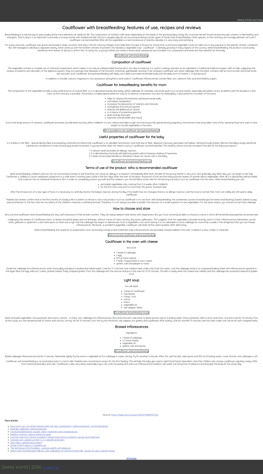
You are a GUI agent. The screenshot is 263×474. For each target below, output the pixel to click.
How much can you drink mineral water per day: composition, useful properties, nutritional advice (59, 426)
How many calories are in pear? (26, 442)
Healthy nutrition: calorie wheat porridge (30, 434)
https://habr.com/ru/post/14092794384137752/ (134, 414)
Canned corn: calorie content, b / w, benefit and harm (37, 439)
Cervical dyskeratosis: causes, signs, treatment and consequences (44, 431)
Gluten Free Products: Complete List (28, 445)
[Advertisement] (131, 389)
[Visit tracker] (260, 467)
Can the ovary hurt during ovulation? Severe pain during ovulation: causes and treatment (55, 437)
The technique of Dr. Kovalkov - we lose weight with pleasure (40, 448)
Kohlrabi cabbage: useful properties (28, 429)
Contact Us (50, 467)
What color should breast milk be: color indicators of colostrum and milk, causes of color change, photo (62, 450)
